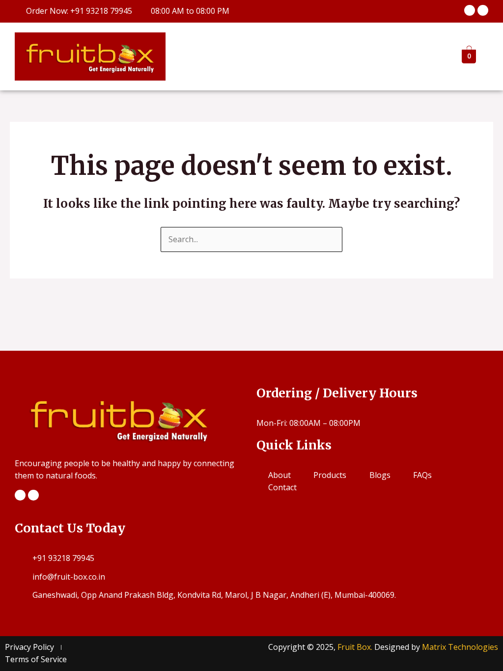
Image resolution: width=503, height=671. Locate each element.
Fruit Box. (355, 647)
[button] (420, 56)
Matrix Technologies (460, 647)
